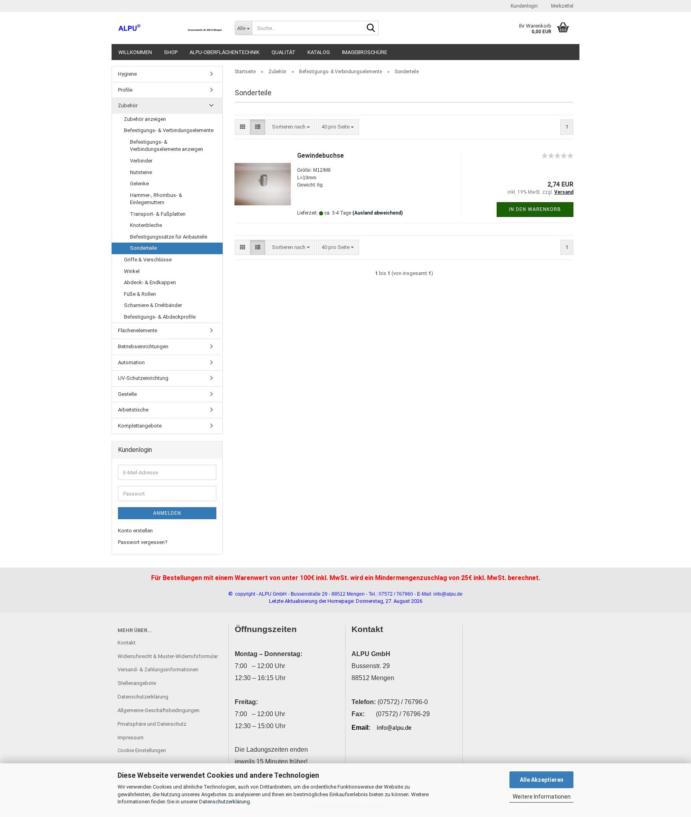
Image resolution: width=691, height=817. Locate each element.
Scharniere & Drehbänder (153, 305)
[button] (242, 127)
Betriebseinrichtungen (143, 346)
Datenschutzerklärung (224, 802)
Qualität (284, 52)
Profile (125, 90)
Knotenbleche (146, 225)
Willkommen (135, 52)
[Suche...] (371, 28)
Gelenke (139, 184)
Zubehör (128, 105)
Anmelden (167, 513)
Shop (171, 52)
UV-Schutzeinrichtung (143, 378)
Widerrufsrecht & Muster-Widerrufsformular (168, 656)
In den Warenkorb (535, 209)
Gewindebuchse (320, 155)
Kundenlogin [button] (523, 6)
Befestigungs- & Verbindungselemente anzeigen (166, 146)
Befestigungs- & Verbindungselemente (169, 130)
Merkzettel (561, 6)
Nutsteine (141, 172)
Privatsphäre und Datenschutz (152, 724)
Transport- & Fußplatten (158, 214)
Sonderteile (143, 248)
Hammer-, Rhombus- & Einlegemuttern (156, 199)
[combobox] (291, 127)
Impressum (131, 738)
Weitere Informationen (542, 796)
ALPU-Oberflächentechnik (225, 52)
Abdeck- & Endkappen (150, 282)
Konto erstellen (135, 531)
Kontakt (127, 643)
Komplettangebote (140, 426)
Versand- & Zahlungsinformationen (158, 669)
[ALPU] (170, 28)
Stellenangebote (137, 683)
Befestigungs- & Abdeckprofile (160, 317)
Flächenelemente (137, 330)
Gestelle (127, 394)
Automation (131, 362)
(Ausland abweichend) (377, 213)
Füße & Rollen (140, 294)
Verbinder (141, 161)
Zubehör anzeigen (145, 119)
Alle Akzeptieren (541, 780)
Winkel (132, 271)
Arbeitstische (133, 410)
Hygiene (127, 74)
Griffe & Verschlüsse (148, 260)
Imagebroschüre (364, 52)
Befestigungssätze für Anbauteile (168, 237)
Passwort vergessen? (143, 542)
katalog (319, 52)
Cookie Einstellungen (142, 750)
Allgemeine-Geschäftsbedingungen (159, 710)
